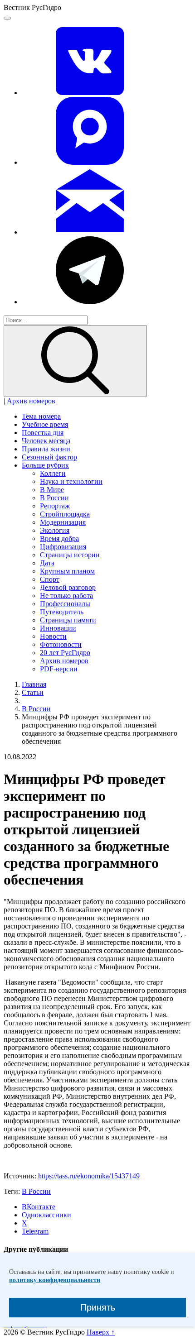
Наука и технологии (71, 481)
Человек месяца (46, 441)
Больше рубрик (45, 465)
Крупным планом (67, 571)
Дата (47, 563)
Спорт (49, 579)
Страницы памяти (68, 620)
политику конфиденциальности (54, 1280)
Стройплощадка (65, 514)
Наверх (101, 1332)
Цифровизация (63, 546)
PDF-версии (59, 669)
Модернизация (63, 522)
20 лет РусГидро (65, 652)
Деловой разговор (68, 587)
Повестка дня (42, 432)
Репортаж (55, 506)
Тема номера (41, 416)
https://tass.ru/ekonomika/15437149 (89, 1176)
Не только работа (66, 595)
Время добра (59, 538)
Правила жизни (46, 449)
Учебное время (45, 424)
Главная (34, 684)
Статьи (33, 692)
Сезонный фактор (49, 457)
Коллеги (53, 473)
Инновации (58, 628)
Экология (54, 530)
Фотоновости (61, 644)
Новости (53, 636)
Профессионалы (65, 604)
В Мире (52, 489)
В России (54, 498)
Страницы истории (70, 555)
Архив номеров (31, 401)
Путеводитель (61, 612)
